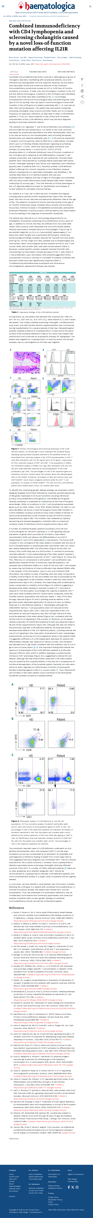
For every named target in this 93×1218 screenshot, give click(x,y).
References (14, 1139)
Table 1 (65, 246)
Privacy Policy (53, 1204)
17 (57, 670)
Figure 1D (29, 577)
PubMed (47, 929)
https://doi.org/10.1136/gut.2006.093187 (31, 1000)
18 (65, 868)
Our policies (13, 1191)
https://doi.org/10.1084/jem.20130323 (39, 1054)
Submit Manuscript (36, 1177)
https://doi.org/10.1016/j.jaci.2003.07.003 (54, 1121)
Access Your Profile (36, 1190)
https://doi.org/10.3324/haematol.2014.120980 (52, 64)
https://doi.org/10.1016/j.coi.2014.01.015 (31, 1031)
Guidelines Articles (55, 1188)
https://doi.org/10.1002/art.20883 (28, 989)
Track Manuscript (35, 1179)
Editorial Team (14, 1189)
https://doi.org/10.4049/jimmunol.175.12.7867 (33, 963)
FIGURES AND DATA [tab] (37, 72)
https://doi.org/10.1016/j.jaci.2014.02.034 (31, 921)
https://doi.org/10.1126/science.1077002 (40, 1076)
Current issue (14, 1177)
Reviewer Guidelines (36, 1188)
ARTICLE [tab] (14, 72)
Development (73, 1181)
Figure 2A (49, 616)
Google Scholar (57, 921)
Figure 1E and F (33, 599)
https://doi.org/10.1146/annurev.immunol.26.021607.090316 (48, 1008)
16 (34, 647)
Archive (12, 1181)
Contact (12, 1196)
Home (11, 1174)
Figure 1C (61, 557)
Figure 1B (54, 548)
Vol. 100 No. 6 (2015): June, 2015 (14, 16)
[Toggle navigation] (4, 6)
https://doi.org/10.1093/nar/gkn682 (29, 1022)
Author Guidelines (35, 1174)
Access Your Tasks (36, 1193)
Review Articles (54, 1186)
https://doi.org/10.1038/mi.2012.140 (29, 1099)
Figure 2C (39, 656)
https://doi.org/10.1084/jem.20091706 (30, 1042)
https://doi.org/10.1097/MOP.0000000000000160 (35, 932)
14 (37, 647)
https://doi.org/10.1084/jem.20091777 (30, 1088)
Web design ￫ (24, 1212)
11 (46, 531)
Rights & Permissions (76, 1174)
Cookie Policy (53, 1197)
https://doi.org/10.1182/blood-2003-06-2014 (32, 1110)
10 (45, 499)
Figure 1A (46, 334)
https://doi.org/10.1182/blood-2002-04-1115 (46, 1065)
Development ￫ (36, 1212)
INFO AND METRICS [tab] (66, 72)
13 (45, 540)
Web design (72, 1179)
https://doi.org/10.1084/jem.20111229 (29, 943)
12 (21, 540)
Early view (13, 1179)
